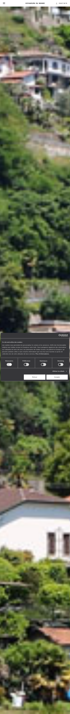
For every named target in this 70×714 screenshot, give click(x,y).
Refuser (34, 377)
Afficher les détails (58, 371)
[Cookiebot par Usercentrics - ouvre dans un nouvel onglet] (60, 335)
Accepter (57, 377)
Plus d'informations (42, 354)
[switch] (26, 364)
